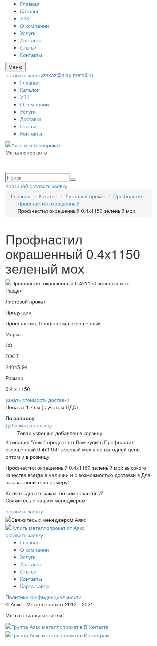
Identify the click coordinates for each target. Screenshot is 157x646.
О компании (34, 25)
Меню (15, 66)
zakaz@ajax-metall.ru (68, 75)
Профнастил (128, 196)
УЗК (24, 18)
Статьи (28, 47)
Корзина (16, 185)
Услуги (28, 32)
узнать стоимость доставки (37, 399)
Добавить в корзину (28, 425)
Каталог (29, 11)
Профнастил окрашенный (49, 203)
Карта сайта (34, 586)
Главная (30, 3)
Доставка (31, 40)
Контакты (31, 54)
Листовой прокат (85, 196)
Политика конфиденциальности (43, 596)
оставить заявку (24, 75)
